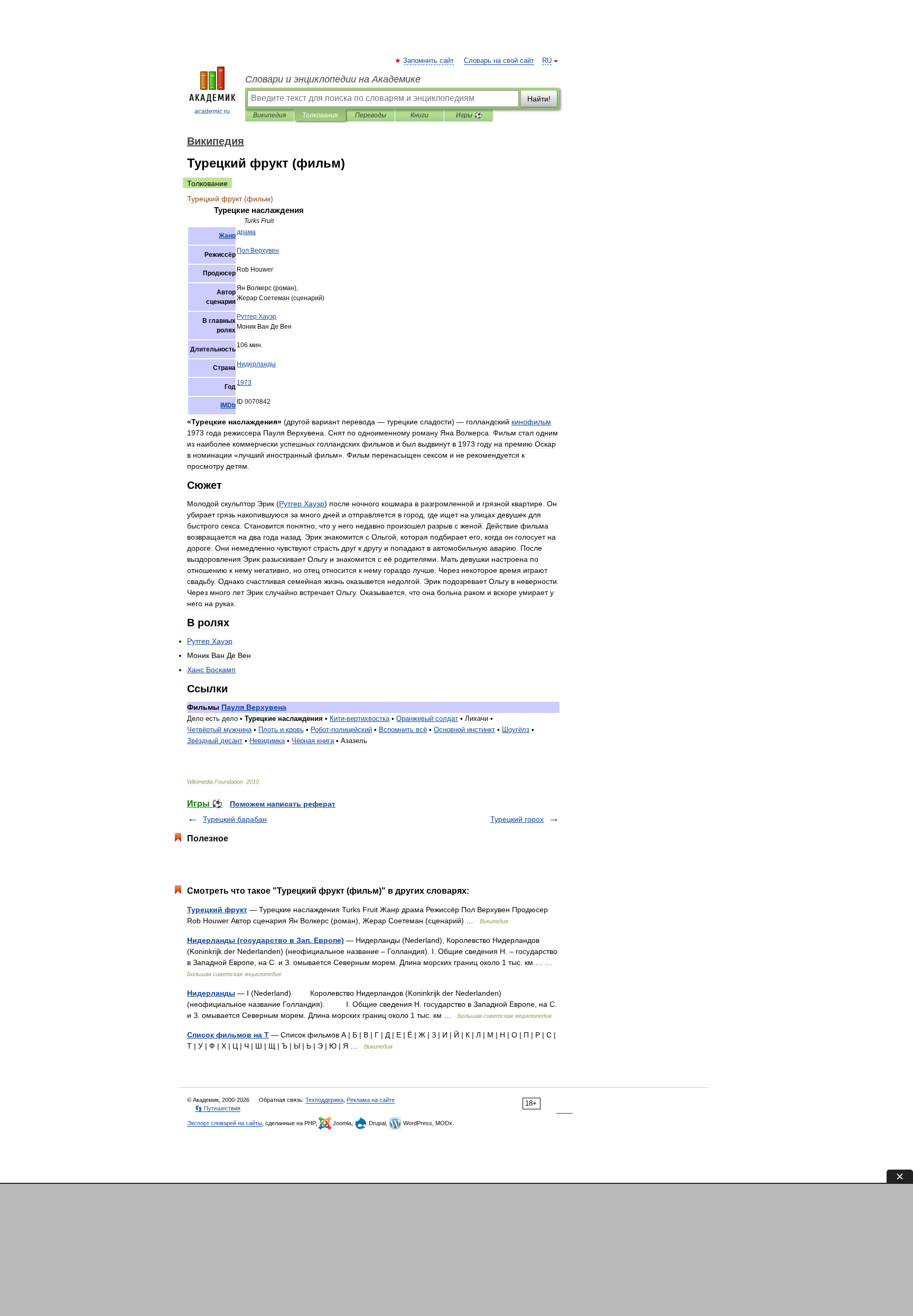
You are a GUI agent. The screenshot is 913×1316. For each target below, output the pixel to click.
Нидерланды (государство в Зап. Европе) (265, 940)
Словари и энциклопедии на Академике (333, 79)
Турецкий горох (517, 819)
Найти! (539, 99)
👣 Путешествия (217, 1108)
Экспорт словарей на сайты (224, 1123)
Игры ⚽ (469, 115)
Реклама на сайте (371, 1100)
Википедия (269, 115)
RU (547, 60)
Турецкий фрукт (217, 909)
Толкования (320, 115)
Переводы (370, 115)
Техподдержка (324, 1100)
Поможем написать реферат (283, 804)
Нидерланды (211, 993)
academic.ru (212, 111)
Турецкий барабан (235, 819)
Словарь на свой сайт (499, 60)
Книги (419, 115)
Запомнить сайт (429, 60)
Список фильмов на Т (228, 1035)
